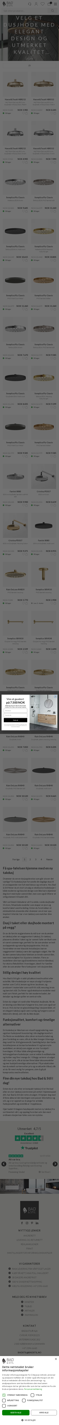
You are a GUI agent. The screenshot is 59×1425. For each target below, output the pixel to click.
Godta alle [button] (15, 1412)
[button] (29, 1420)
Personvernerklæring (33, 1389)
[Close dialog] (55, 696)
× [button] (56, 1359)
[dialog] (29, 1390)
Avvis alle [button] (44, 1412)
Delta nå (15, 720)
